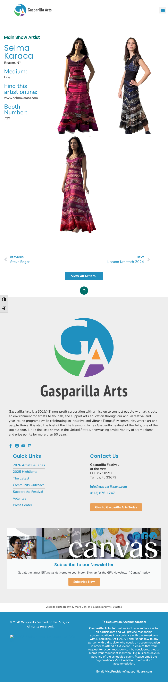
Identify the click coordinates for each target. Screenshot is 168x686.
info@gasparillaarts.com (108, 486)
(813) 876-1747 (102, 493)
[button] (162, 10)
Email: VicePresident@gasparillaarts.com (124, 671)
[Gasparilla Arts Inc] (44, 641)
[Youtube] (23, 446)
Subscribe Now (84, 582)
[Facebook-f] (10, 446)
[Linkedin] (30, 446)
